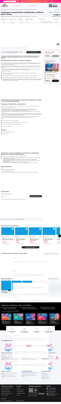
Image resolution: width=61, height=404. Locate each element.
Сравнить (51, 12)
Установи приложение (33, 392)
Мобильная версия (20, 400)
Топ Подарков (9, 400)
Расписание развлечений (6, 388)
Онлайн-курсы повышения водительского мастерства (7, 239)
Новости (18, 388)
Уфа (4, 7)
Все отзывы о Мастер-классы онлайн (51, 253)
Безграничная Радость (29, 322)
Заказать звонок (30, 1)
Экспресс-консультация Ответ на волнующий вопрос (21, 239)
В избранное (57, 12)
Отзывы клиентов (20, 389)
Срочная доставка (17, 5)
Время (21, 47)
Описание (3, 47)
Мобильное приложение (54, 4)
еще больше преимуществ (51, 78)
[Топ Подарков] (4, 6)
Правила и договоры (21, 393)
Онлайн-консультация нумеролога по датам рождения (47, 239)
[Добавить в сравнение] (12, 229)
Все (57, 225)
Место (25, 47)
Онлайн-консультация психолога (7, 193)
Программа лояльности (6, 391)
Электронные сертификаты (6, 393)
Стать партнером (20, 391)
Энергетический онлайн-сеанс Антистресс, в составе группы (35, 239)
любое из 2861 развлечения (49, 61)
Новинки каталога (32, 5)
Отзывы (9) (17, 47)
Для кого (12, 47)
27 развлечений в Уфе (21, 219)
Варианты (8, 47)
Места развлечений (5, 389)
